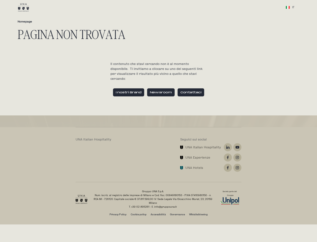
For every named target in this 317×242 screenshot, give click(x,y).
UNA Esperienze (197, 157)
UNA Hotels (194, 167)
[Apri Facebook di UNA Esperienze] (228, 157)
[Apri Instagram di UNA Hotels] (237, 168)
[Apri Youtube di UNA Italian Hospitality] (237, 147)
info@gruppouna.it (165, 206)
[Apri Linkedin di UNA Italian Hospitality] (228, 147)
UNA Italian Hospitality (203, 147)
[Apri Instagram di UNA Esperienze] (237, 157)
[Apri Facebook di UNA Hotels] (228, 168)
